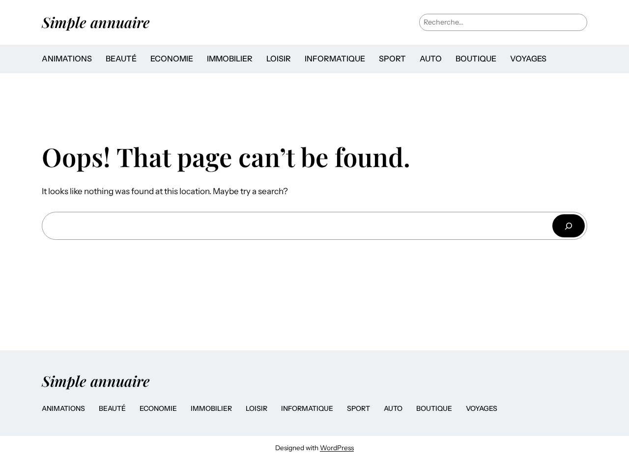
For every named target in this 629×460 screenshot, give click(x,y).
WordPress (337, 448)
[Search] (568, 225)
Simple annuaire (96, 21)
